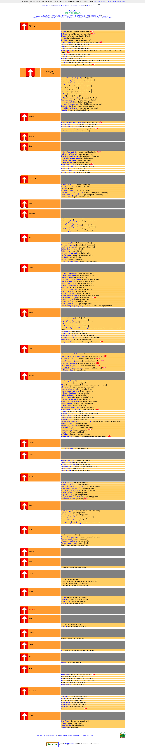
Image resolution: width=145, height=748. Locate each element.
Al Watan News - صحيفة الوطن (70, 129)
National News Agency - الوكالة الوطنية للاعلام (75, 328)
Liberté (63, 46)
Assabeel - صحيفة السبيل (68, 231)
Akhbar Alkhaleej (66, 131)
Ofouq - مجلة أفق (66, 106)
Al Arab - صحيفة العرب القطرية (70, 517)
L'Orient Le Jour (65, 333)
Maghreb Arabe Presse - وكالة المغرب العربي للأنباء (76, 421)
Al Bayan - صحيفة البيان (68, 186)
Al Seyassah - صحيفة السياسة (70, 295)
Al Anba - (64, 281)
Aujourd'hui (64, 432)
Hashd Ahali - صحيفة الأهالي (69, 229)
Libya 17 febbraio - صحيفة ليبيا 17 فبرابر (73, 356)
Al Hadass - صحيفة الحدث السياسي (71, 337)
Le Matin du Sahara (67, 383)
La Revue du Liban (66, 324)
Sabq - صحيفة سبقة (67, 100)
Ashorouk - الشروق (66, 168)
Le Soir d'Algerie (66, 42)
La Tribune (64, 54)
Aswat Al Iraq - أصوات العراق (69, 261)
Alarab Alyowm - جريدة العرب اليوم (71, 225)
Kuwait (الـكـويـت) (62, 16)
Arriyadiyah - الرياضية (67, 102)
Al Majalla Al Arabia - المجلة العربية (71, 98)
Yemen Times (65, 599)
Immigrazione (57, 5)
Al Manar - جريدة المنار (68, 492)
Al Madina (64, 94)
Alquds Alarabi (65, 702)
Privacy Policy (90, 735)
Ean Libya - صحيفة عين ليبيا (69, 358)
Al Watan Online (66, 92)
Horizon (63, 44)
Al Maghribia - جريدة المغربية (70, 427)
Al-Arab (63, 698)
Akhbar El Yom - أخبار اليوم (69, 152)
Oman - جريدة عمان (67, 462)
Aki (62, 678)
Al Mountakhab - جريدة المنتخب (70, 409)
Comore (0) (80, 15)
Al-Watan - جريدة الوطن (68, 460)
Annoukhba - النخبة (66, 430)
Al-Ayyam (64, 597)
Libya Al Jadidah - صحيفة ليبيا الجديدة (72, 368)
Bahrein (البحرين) (72, 15)
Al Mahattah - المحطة (67, 370)
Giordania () (45, 16)
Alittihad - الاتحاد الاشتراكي (69, 425)
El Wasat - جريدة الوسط (68, 166)
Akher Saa (64, 58)
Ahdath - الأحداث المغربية (68, 381)
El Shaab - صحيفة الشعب (68, 172)
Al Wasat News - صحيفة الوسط (70, 126)
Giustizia (75, 5)
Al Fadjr (63, 32)
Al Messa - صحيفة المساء (68, 160)
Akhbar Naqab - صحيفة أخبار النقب (71, 488)
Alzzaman (64, 706)
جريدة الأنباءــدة (71, 281)
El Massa (64, 34)
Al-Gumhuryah (65, 601)
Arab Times (64, 727)
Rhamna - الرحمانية (67, 403)
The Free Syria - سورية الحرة (70, 537)
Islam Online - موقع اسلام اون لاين (71, 523)
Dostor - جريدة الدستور (68, 170)
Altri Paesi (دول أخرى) (107, 17)
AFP (62, 650)
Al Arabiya (64, 110)
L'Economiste (65, 387)
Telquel (63, 385)
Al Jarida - (64, 299)
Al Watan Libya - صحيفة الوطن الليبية (72, 354)
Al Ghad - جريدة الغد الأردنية (69, 221)
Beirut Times (65, 721)
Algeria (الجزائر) (47, 15)
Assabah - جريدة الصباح (68, 415)
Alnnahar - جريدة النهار (68, 326)
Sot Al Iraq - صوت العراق (68, 245)
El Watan (63, 36)
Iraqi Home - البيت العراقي (69, 253)
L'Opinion (63, 411)
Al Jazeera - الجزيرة (67, 511)
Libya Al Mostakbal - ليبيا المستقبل (71, 361)
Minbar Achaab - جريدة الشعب (70, 407)
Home (43, 5)
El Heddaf (64, 60)
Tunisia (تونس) (82, 17)
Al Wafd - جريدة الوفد (67, 162)
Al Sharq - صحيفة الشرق (68, 519)
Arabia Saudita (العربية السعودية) (59, 15)
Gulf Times (64, 521)
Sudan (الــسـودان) (73, 17)
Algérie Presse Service (68, 50)
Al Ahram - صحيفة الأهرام (68, 154)
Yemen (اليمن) (90, 17)
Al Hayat (63, 84)
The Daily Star (65, 331)
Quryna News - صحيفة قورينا (69, 365)
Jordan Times (65, 219)
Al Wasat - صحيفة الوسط (69, 285)
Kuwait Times (65, 287)
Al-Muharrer (64, 626)
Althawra (63, 603)
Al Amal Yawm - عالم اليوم (69, 297)
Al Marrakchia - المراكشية (69, 413)
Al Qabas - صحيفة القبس (68, 273)
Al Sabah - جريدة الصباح (68, 293)
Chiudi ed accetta (119, 1)
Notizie (66, 5)
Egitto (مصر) (87, 15)
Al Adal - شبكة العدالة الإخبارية (70, 304)
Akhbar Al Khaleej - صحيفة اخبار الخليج (72, 122)
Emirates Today (65, 197)
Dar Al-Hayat (65, 696)
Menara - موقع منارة (67, 397)
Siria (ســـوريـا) (55, 17)
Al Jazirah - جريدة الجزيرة (69, 80)
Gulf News (64, 188)
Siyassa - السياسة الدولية (68, 164)
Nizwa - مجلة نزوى (66, 470)
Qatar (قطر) (48, 17)
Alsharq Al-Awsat (66, 704)
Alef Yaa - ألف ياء (66, 255)
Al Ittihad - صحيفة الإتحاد (68, 184)
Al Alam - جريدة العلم (67, 395)
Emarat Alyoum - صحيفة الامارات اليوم (72, 195)
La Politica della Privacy (102, 1)
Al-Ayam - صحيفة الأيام (68, 124)
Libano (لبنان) (70, 16)
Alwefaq (63, 662)
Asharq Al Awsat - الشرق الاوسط (71, 78)
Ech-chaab (64, 40)
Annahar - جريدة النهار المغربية (70, 391)
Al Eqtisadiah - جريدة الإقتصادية (70, 104)
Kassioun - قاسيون (67, 539)
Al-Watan (63, 723)
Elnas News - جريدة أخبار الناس (70, 156)
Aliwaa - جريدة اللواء (67, 339)
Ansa (62, 680)
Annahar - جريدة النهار (68, 283)
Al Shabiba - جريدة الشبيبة (69, 464)
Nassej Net (64, 86)
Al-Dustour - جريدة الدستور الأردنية (71, 227)
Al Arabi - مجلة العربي (67, 277)
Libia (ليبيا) (77, 16)
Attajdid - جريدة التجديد (68, 423)
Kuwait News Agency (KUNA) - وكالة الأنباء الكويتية (76, 306)
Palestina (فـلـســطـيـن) (38, 17)
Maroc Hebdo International (69, 389)
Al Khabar (64, 38)
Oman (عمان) (105, 16)
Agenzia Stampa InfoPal (68, 499)
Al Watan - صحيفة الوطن (68, 275)
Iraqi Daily (64, 257)
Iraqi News (64, 259)
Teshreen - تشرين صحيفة (68, 543)
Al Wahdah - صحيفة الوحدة (69, 541)
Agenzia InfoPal (66, 684)
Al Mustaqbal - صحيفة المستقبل (71, 335)
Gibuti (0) (38, 16)
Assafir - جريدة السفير (67, 320)
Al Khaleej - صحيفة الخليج (68, 191)
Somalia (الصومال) (64, 17)
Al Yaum (63, 90)
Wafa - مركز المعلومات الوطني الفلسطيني (74, 486)
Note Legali (89, 5)
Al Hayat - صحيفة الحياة (68, 342)
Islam (62, 5)
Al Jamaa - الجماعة (66, 419)
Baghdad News (65, 249)
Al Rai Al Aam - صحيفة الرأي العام (71, 279)
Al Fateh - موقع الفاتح (67, 482)
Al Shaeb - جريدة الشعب (69, 289)
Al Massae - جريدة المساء (69, 393)
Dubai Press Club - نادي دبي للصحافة (72, 193)
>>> (67, 11)
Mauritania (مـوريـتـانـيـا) (95, 16)
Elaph (62, 709)
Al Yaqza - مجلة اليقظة (68, 291)
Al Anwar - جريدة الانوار (68, 318)
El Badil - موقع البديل (67, 448)
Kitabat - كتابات (65, 251)
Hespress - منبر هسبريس (69, 399)
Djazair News (65, 62)
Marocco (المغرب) (85, 16)
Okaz (62, 88)
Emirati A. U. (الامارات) (96, 15)
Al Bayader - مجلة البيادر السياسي (71, 490)
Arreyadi (63, 96)
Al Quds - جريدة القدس (68, 484)
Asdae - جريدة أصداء (67, 436)
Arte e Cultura (49, 5)
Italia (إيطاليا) (98, 17)
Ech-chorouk (65, 56)
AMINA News (65, 674)
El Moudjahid (65, 48)
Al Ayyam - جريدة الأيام (68, 495)
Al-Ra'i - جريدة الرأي (67, 223)
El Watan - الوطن (66, 405)
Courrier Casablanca (67, 417)
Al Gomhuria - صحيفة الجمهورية (70, 158)
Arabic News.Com (66, 725)
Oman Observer (66, 468)
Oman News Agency (67, 466)
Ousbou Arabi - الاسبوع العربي (70, 322)
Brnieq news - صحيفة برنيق (69, 363)
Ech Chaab (64, 65)
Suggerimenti (82, 5)
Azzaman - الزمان (66, 243)
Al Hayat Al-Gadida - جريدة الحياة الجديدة (73, 497)
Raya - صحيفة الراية (67, 513)
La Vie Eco (64, 434)
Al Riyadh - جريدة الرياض (68, 82)
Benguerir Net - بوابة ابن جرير (70, 401)
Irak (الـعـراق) (54, 16)
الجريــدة (70, 299)
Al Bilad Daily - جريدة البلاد (69, 108)
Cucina (70, 5)
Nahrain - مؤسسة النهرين (68, 247)
